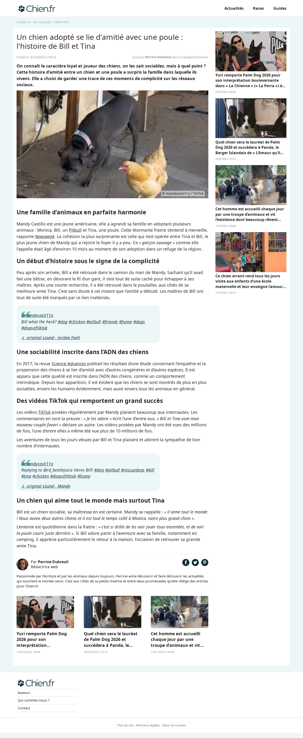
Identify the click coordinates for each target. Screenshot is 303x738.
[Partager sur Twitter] (195, 564)
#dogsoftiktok (34, 328)
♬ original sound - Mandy (45, 486)
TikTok (44, 412)
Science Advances (69, 363)
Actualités (234, 8)
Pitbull (75, 230)
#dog (62, 321)
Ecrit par (152, 57)
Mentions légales (148, 725)
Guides (279, 8)
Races (258, 8)
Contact (24, 708)
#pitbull (93, 321)
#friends (110, 321)
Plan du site (125, 725)
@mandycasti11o (37, 315)
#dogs (139, 321)
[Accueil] (37, 8)
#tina (26, 476)
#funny (125, 321)
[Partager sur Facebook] (186, 564)
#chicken (77, 321)
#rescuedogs (133, 470)
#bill (150, 470)
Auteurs (24, 692)
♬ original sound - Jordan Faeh (50, 337)
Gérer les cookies (174, 725)
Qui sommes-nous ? (33, 700)
